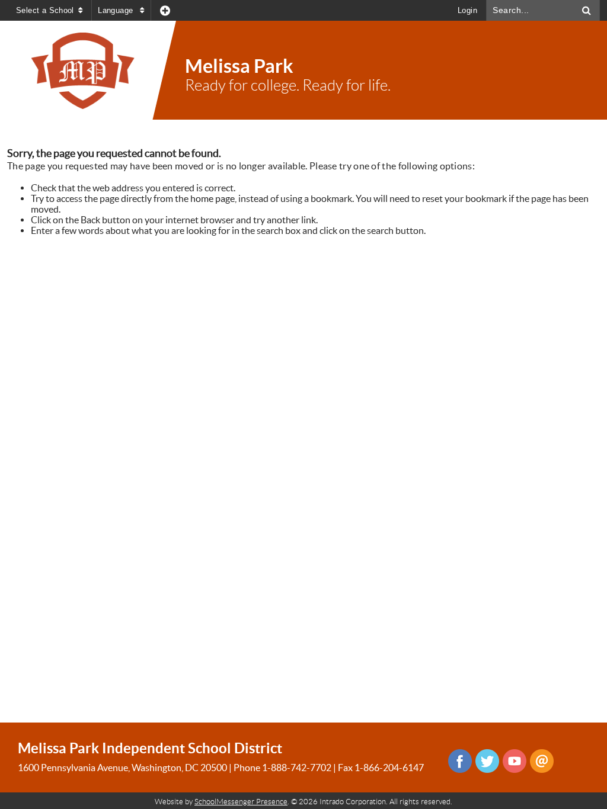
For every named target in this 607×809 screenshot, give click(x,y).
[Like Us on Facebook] (460, 761)
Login (467, 10)
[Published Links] (165, 10)
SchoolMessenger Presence (240, 801)
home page (212, 198)
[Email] (542, 761)
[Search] (586, 10)
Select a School (45, 10)
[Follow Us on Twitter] (487, 761)
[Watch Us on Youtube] (514, 761)
